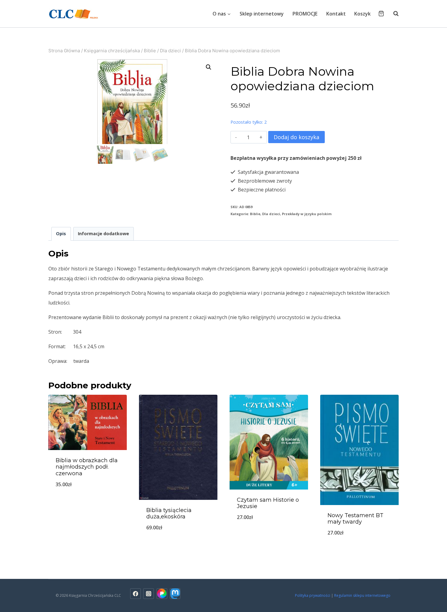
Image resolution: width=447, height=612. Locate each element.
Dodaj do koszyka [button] (87, 504)
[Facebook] (135, 593)
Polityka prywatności (312, 595)
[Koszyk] (381, 13)
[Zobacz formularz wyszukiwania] (393, 13)
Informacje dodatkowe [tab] (103, 233)
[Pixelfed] (162, 593)
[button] (208, 67)
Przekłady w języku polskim (307, 213)
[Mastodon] (175, 593)
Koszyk (362, 13)
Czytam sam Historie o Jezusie (268, 503)
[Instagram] (148, 593)
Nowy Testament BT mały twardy (355, 518)
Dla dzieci (271, 213)
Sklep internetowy (262, 13)
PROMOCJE (305, 13)
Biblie (255, 213)
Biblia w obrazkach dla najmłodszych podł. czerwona (87, 467)
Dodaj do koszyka (296, 137)
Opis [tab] (61, 233)
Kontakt (336, 13)
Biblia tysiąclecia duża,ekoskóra (169, 513)
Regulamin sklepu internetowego (362, 595)
